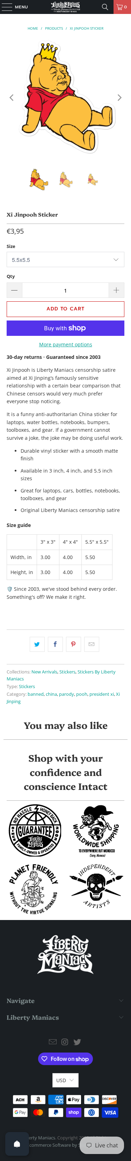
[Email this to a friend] (91, 644)
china (51, 694)
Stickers (67, 672)
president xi (101, 694)
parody (66, 694)
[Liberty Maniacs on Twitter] (77, 1042)
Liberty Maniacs (38, 1137)
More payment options (65, 344)
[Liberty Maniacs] (66, 7)
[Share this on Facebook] (55, 644)
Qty (11, 276)
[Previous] (11, 97)
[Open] (17, 1144)
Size (11, 246)
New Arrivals (44, 672)
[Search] (105, 7)
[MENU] (3, 7)
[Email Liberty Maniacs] (53, 1042)
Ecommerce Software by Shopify (60, 1145)
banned (36, 694)
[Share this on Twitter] (37, 644)
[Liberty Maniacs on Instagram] (65, 1042)
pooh (81, 694)
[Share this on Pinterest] (73, 644)
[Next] (119, 97)
